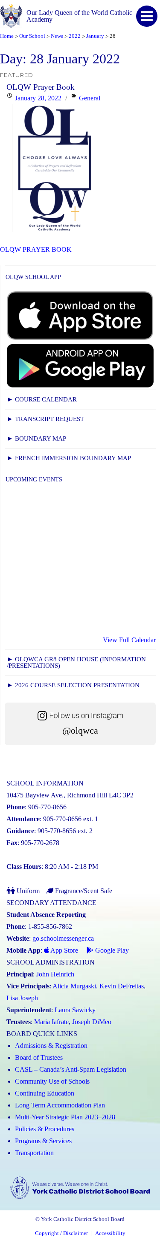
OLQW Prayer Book (40, 87)
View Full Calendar (129, 639)
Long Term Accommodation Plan (60, 1105)
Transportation (34, 1152)
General (89, 98)
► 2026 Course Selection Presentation (73, 685)
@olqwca (80, 730)
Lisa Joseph (22, 998)
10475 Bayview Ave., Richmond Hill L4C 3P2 (70, 795)
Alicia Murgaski (74, 986)
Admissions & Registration (51, 1045)
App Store (63, 950)
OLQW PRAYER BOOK (36, 249)
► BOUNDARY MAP (36, 438)
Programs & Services (43, 1140)
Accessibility (110, 1233)
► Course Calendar (42, 399)
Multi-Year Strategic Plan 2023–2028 (65, 1117)
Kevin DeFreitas (121, 986)
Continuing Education (44, 1093)
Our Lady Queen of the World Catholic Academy (79, 16)
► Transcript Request (45, 419)
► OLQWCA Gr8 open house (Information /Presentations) (76, 662)
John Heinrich (55, 974)
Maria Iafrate (51, 1021)
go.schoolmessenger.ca (63, 938)
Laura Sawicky (75, 1009)
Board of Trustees (39, 1057)
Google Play (111, 950)
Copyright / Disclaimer (61, 1233)
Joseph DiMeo (91, 1021)
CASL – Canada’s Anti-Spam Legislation (70, 1069)
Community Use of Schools (52, 1081)
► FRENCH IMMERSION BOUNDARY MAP (69, 458)
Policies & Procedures (44, 1129)
